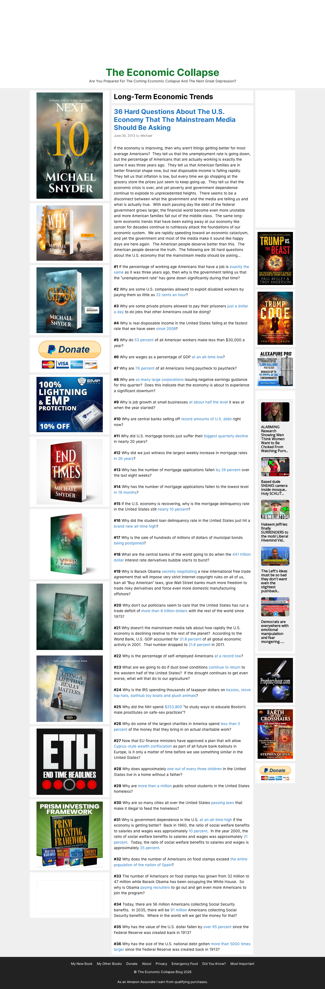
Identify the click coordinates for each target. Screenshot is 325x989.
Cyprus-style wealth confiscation (143, 746)
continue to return (224, 667)
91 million (178, 910)
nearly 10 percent (173, 509)
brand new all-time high (135, 526)
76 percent (145, 368)
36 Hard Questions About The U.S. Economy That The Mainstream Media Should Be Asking (174, 119)
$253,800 (173, 707)
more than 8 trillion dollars (164, 611)
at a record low (227, 656)
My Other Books (109, 964)
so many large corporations (160, 379)
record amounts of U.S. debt (206, 419)
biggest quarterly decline (226, 436)
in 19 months (125, 492)
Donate (132, 964)
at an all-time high (216, 819)
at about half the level (208, 402)
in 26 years (124, 458)
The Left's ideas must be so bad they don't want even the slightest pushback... (274, 581)
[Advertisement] (162, 35)
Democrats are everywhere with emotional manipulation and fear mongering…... (275, 632)
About (146, 964)
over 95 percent (217, 927)
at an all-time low (207, 357)
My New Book (81, 964)
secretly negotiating (179, 571)
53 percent (144, 340)
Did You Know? (214, 964)
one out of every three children (194, 769)
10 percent (198, 831)
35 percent (149, 848)
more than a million (155, 786)
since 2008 (166, 328)
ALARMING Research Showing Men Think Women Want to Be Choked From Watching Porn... (274, 439)
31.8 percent (190, 639)
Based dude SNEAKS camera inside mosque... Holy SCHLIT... (274, 487)
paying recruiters (155, 887)
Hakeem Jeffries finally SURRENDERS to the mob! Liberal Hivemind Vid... (274, 532)
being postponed (129, 543)
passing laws (222, 802)
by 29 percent (228, 470)
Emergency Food (185, 964)
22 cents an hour (171, 295)
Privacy (161, 964)
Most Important (242, 964)
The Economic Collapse (162, 72)
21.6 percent (199, 644)
